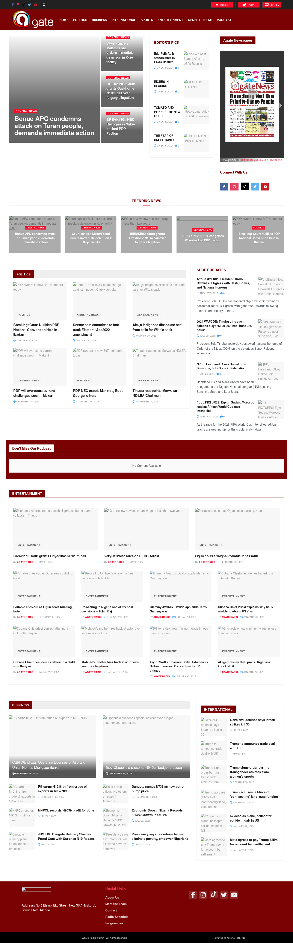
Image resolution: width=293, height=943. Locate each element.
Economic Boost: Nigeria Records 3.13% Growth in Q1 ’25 (157, 812)
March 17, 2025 (208, 416)
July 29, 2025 (207, 335)
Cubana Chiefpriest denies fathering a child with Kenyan (44, 664)
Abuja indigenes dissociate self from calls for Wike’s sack (157, 327)
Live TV (274, 4)
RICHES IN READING (161, 83)
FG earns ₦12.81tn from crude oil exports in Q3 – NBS (63, 788)
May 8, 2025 (136, 562)
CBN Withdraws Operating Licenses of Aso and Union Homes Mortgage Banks (48, 764)
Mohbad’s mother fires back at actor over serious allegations (110, 664)
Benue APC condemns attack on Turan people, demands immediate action (54, 125)
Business (99, 20)
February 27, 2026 (92, 250)
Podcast (224, 20)
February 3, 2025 (185, 616)
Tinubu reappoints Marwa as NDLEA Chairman (155, 393)
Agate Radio (26, 141)
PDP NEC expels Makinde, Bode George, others (98, 393)
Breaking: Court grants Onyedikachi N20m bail (49, 555)
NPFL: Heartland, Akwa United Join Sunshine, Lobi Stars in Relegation (221, 366)
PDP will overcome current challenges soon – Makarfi (34, 393)
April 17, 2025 (142, 844)
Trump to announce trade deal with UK (252, 745)
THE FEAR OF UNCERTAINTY (164, 137)
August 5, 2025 (208, 293)
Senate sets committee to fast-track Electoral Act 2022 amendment (96, 329)
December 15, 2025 (27, 401)
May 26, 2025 (206, 374)
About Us (112, 897)
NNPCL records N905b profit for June (66, 810)
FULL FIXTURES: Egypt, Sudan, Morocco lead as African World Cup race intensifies (225, 406)
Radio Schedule (116, 916)
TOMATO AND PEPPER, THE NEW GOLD (167, 111)
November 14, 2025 (147, 401)
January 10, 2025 (185, 676)
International (124, 20)
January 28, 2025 (253, 616)
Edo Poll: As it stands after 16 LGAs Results (164, 57)
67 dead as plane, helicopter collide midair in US (251, 818)
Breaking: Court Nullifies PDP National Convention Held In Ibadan (259, 237)
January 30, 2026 (260, 250)
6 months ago (48, 141)
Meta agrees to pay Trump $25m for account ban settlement (254, 841)
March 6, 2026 (37, 250)
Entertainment (170, 20)
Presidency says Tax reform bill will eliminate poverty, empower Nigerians (160, 836)
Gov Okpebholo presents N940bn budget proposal (144, 767)
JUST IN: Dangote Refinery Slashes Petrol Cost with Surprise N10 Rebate (66, 836)
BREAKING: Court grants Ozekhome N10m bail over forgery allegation (120, 90)
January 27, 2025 (48, 672)
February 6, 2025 (49, 616)
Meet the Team (116, 904)
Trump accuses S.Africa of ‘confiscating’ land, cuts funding (254, 794)
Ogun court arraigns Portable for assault (226, 555)
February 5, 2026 (204, 248)
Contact (111, 910)
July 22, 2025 (48, 816)
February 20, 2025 (231, 562)
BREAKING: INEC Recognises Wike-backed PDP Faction (120, 126)
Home (63, 20)
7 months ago (118, 141)
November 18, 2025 (87, 401)
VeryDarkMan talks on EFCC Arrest (131, 555)
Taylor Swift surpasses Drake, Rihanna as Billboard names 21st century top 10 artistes (179, 666)
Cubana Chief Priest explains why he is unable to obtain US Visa (245, 609)
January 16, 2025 (117, 672)
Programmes (114, 923)
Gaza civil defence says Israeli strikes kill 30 (252, 722)
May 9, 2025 (45, 562)
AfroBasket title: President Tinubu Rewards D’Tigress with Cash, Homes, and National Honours (223, 283)
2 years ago (164, 67)
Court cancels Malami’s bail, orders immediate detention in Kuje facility (120, 52)
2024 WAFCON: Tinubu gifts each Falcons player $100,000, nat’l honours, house (224, 325)
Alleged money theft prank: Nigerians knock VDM (244, 664)
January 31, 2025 (243, 826)
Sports (147, 20)
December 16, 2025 (26, 773)
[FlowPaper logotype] (231, 158)
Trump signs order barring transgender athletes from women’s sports (249, 772)
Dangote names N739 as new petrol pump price (158, 788)
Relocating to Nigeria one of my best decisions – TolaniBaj (107, 609)
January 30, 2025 (243, 850)
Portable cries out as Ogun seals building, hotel (42, 609)
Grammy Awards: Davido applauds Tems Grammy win (178, 609)
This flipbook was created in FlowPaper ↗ (261, 159)
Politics (80, 20)
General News (200, 20)
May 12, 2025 (47, 844)
